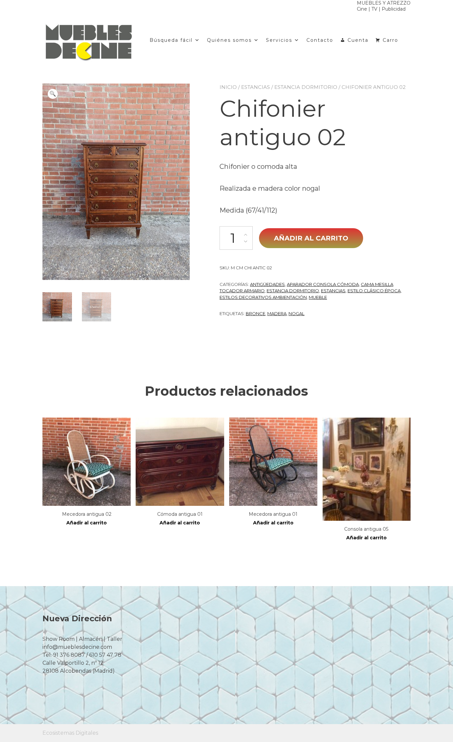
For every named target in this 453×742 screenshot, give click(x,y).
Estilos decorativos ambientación (263, 297)
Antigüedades (267, 284)
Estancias (255, 87)
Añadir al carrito (311, 238)
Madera (277, 313)
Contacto (319, 40)
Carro (390, 40)
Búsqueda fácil (171, 40)
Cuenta (358, 40)
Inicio (228, 87)
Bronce (255, 313)
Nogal (296, 313)
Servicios (279, 40)
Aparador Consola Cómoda (323, 284)
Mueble (318, 297)
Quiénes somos (229, 40)
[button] (53, 94)
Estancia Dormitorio (305, 87)
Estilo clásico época (374, 290)
